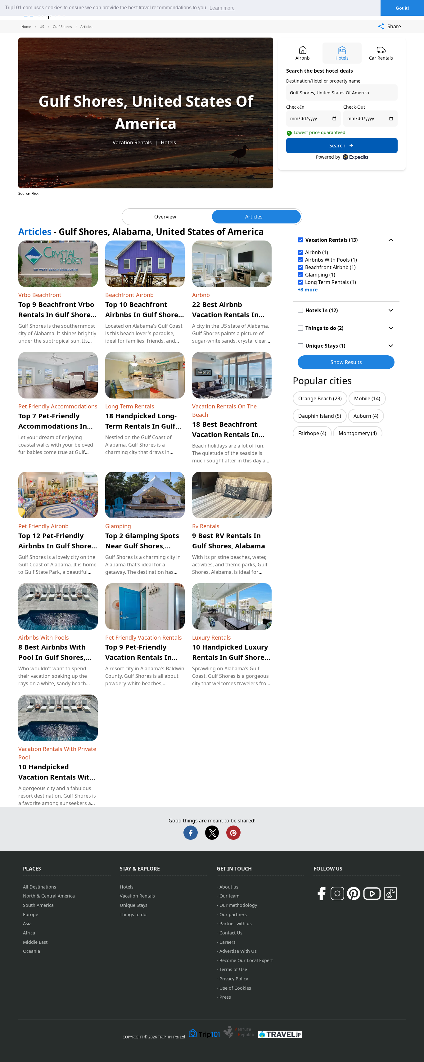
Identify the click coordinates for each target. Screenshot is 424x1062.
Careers (227, 942)
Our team (229, 896)
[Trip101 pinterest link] (353, 893)
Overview (165, 216)
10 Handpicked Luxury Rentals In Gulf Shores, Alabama (231, 657)
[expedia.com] (355, 157)
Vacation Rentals (132, 142)
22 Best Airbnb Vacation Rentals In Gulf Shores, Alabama (228, 314)
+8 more (308, 289)
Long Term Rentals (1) (330, 282)
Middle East (35, 942)
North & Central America (49, 896)
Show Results (346, 362)
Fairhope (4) (312, 433)
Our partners (233, 914)
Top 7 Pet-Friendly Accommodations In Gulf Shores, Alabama (54, 426)
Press (225, 997)
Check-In (295, 107)
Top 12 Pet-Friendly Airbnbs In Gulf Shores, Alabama (57, 545)
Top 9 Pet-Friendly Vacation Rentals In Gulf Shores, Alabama (141, 657)
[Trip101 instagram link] (337, 893)
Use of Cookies (235, 988)
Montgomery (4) (358, 433)
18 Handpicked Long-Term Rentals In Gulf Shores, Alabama (141, 426)
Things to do (133, 914)
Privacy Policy (233, 979)
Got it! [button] (402, 8)
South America (38, 905)
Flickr (35, 193)
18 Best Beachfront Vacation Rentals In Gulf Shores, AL (225, 434)
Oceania (31, 951)
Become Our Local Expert (246, 960)
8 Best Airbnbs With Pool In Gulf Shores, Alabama (52, 657)
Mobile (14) (367, 398)
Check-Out (354, 107)
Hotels (168, 142)
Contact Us (230, 933)
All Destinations (39, 887)
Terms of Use (233, 969)
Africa (29, 933)
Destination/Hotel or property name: (324, 81)
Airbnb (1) (316, 252)
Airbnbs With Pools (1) (331, 259)
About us (228, 887)
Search (337, 145)
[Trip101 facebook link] (321, 893)
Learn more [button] (222, 8)
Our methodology (238, 905)
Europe (30, 914)
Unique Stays (133, 905)
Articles (254, 216)
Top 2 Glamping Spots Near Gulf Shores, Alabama (142, 545)
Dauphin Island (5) (319, 415)
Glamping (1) (320, 274)
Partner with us (235, 923)
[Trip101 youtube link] (372, 894)
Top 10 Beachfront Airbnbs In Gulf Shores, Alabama (144, 314)
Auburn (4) (366, 415)
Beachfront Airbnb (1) (330, 267)
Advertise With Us (238, 951)
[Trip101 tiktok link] (390, 893)
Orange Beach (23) (320, 398)
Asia (27, 923)
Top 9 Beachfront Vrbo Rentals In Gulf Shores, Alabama (57, 314)
